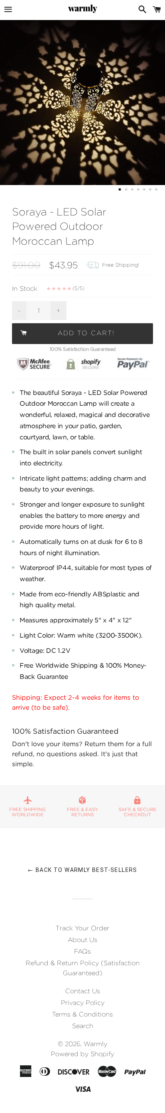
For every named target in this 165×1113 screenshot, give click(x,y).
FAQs (82, 951)
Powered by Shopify (82, 1054)
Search (82, 1026)
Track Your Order (82, 928)
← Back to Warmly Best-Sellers (82, 870)
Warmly (95, 1044)
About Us (82, 940)
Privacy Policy (83, 1002)
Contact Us (82, 991)
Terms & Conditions (82, 1014)
